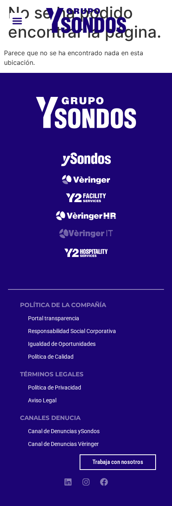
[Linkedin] (68, 482)
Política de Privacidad (54, 387)
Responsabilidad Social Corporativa (72, 331)
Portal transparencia (53, 318)
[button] (17, 20)
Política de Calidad (51, 356)
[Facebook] (104, 482)
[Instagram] (86, 482)
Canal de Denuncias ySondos (64, 431)
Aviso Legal (42, 400)
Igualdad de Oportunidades (62, 344)
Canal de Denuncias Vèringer (63, 444)
